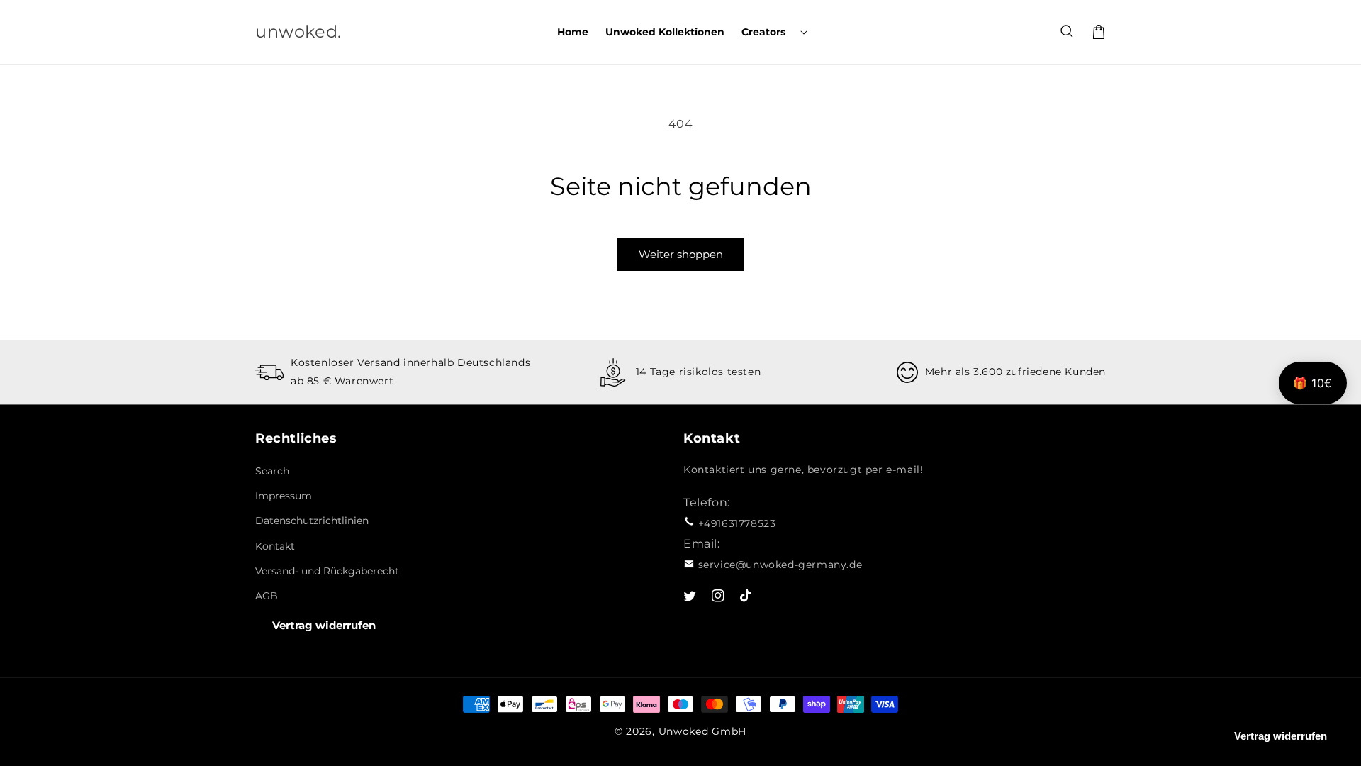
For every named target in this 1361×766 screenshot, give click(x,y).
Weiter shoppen (681, 254)
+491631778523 (737, 523)
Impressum (283, 495)
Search (272, 471)
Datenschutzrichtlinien (312, 520)
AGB (266, 595)
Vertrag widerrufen (324, 625)
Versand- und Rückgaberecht (327, 571)
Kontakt (275, 546)
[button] (773, 32)
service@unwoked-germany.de (780, 564)
